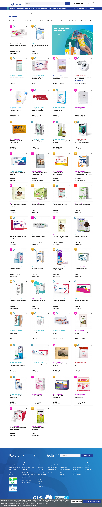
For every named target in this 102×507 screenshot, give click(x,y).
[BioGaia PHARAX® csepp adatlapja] (40, 295)
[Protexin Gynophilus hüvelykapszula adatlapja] (40, 72)
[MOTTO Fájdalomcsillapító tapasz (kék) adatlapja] (18, 327)
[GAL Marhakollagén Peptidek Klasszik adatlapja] (83, 327)
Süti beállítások (77, 501)
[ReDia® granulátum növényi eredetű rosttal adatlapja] (18, 422)
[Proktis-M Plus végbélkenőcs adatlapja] (40, 359)
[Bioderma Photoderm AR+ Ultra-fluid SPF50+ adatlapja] (18, 104)
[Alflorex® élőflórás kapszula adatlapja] (83, 199)
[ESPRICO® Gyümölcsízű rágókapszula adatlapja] (18, 136)
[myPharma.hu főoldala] (14, 3)
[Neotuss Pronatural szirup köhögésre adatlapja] (40, 454)
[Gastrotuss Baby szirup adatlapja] (83, 231)
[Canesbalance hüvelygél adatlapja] (61, 199)
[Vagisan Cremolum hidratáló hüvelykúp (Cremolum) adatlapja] (61, 422)
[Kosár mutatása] (93, 3)
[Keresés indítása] (67, 3)
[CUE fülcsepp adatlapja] (83, 486)
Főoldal (16, 13)
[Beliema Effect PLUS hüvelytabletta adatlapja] (61, 104)
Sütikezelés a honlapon (7, 505)
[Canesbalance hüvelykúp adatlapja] (18, 72)
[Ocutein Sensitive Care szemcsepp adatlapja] (61, 454)
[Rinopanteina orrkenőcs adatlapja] (40, 231)
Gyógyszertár (28, 13)
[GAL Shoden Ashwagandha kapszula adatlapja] (61, 359)
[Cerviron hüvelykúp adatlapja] (18, 486)
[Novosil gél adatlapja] (40, 327)
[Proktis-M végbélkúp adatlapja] (61, 295)
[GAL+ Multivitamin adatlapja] (83, 104)
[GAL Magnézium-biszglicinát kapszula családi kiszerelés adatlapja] (61, 231)
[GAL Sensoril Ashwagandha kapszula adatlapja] (83, 454)
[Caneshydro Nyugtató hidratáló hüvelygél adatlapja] (40, 104)
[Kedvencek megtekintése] (89, 3)
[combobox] (10, 21)
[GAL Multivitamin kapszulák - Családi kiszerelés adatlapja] (40, 167)
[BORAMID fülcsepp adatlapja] (18, 263)
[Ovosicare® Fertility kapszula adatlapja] (40, 391)
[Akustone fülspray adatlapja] (40, 136)
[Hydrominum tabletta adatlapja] (83, 263)
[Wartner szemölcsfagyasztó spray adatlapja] (40, 40)
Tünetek (34, 13)
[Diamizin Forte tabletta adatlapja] (40, 199)
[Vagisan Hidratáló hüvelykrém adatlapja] (18, 40)
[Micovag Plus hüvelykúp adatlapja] (83, 295)
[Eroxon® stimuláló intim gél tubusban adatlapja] (18, 167)
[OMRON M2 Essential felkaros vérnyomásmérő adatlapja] (83, 72)
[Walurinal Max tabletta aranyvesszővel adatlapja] (61, 167)
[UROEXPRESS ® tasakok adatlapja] (18, 454)
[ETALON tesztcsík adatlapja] (83, 422)
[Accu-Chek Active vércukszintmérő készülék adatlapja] (83, 136)
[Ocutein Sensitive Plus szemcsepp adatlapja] (18, 391)
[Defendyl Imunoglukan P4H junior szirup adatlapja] (40, 422)
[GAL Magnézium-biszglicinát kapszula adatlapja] (18, 199)
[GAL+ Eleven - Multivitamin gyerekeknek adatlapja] (61, 72)
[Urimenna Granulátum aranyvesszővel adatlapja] (83, 391)
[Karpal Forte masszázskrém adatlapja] (18, 295)
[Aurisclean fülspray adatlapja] (40, 263)
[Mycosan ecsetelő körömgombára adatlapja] (61, 263)
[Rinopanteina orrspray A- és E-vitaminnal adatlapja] (61, 136)
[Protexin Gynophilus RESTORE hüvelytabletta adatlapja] (18, 231)
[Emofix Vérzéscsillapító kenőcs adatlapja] (61, 327)
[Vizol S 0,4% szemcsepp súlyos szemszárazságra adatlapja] (61, 486)
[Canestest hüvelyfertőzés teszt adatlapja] (83, 359)
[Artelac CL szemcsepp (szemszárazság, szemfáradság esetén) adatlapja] (18, 359)
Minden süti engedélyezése (93, 501)
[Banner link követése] (72, 40)
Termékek (22, 13)
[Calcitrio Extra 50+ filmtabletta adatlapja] (61, 391)
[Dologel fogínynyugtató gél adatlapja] (40, 486)
